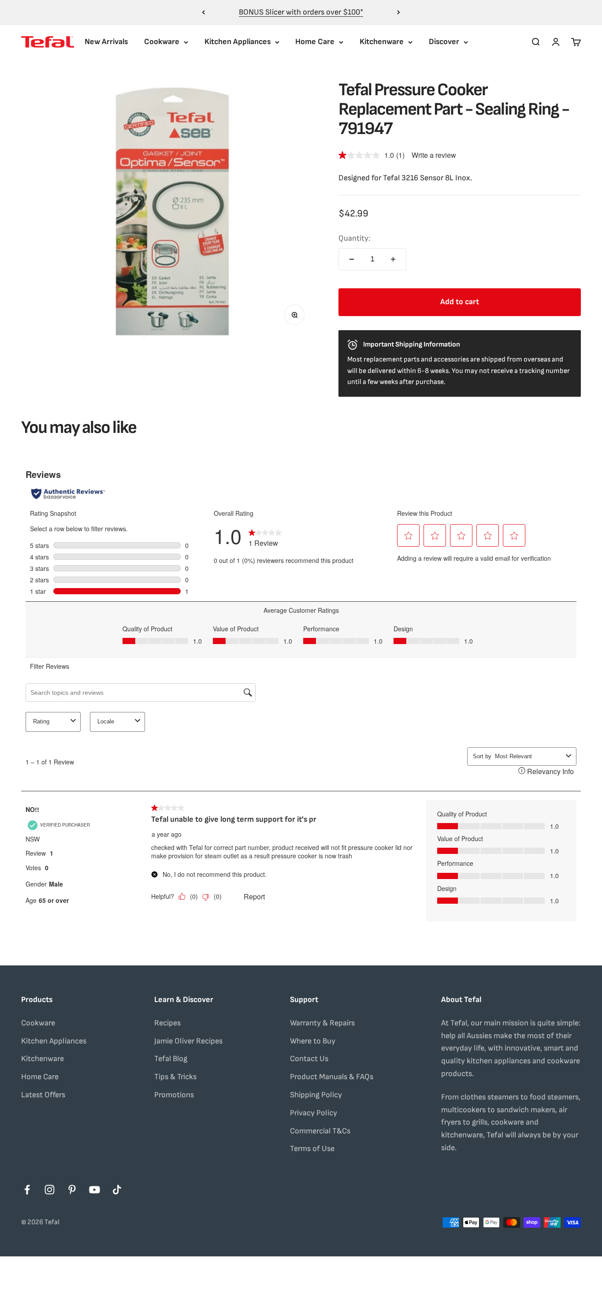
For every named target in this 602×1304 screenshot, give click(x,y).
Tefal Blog (170, 1058)
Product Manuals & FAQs (331, 1076)
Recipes (167, 1023)
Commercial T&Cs (320, 1131)
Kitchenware (382, 41)
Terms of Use (312, 1148)
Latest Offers (43, 1094)
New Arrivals (106, 41)
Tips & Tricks (175, 1076)
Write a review (434, 155)
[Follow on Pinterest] (72, 1190)
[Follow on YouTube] (94, 1190)
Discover (444, 41)
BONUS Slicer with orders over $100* (301, 12)
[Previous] (203, 12)
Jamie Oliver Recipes (188, 1041)
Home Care (314, 41)
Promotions (174, 1094)
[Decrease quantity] (351, 259)
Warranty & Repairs (322, 1023)
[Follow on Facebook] (27, 1190)
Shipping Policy (316, 1094)
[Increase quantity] (393, 259)
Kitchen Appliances (237, 41)
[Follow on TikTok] (117, 1190)
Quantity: (354, 238)
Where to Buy (312, 1041)
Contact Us (309, 1058)
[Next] (398, 12)
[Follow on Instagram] (50, 1190)
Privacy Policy (313, 1113)
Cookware (161, 41)
